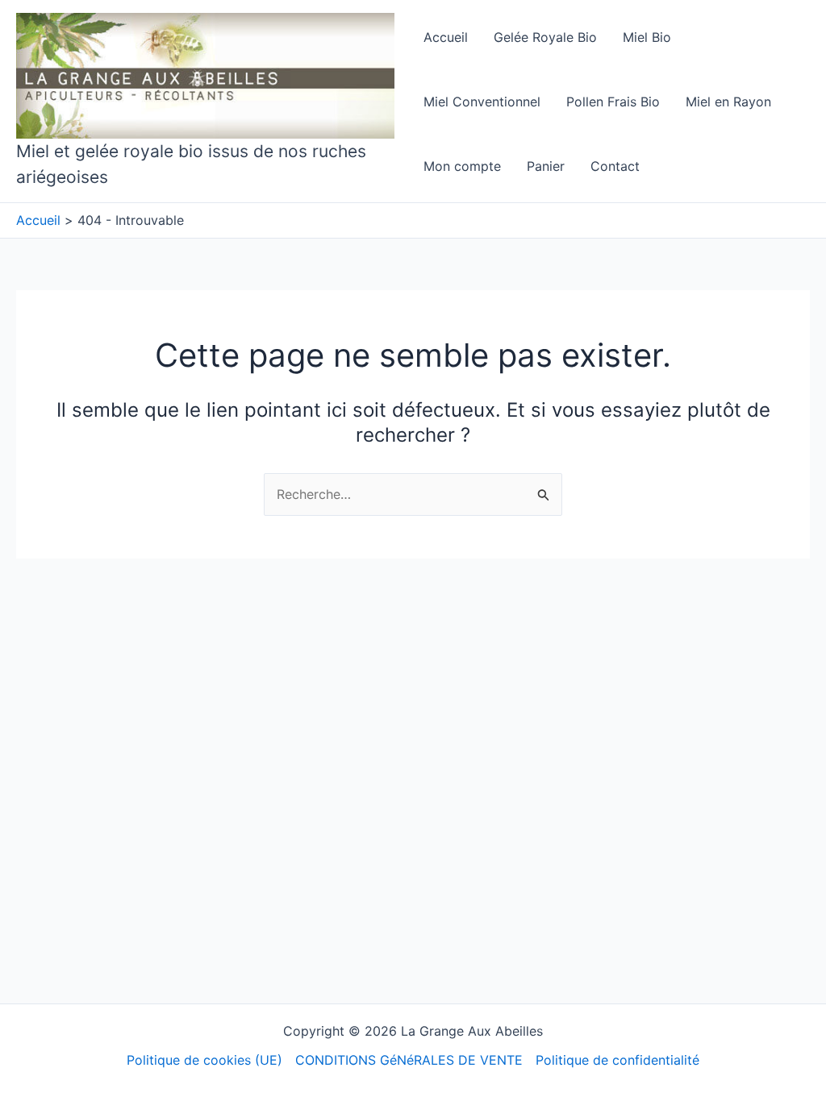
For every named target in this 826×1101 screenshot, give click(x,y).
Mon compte (462, 166)
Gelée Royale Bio (545, 37)
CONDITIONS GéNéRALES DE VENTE (409, 1060)
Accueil (445, 37)
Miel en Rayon (728, 101)
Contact (615, 166)
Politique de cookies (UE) (204, 1060)
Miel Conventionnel (481, 101)
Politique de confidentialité (617, 1060)
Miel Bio (647, 37)
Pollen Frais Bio (613, 101)
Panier (546, 166)
